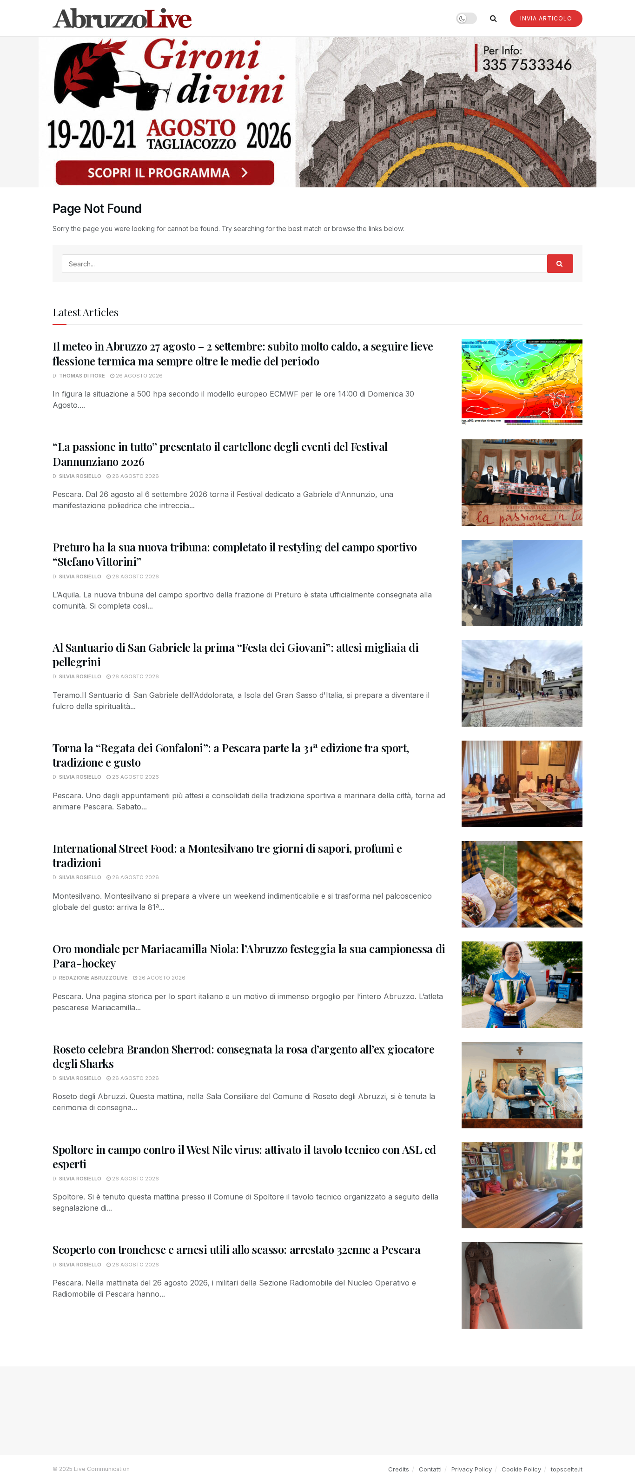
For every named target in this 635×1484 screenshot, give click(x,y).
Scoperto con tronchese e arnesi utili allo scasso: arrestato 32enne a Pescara (236, 1249)
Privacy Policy (471, 1469)
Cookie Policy (521, 1469)
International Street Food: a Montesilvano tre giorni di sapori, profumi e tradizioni (227, 855)
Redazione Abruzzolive (93, 977)
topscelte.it (566, 1469)
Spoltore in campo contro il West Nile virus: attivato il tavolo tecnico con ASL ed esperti (244, 1156)
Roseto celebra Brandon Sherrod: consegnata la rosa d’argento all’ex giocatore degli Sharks (243, 1056)
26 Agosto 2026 (138, 375)
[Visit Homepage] (122, 18)
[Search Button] (493, 18)
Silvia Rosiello (80, 476)
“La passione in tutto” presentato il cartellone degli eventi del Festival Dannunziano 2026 (220, 453)
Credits (398, 1469)
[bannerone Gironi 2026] (317, 111)
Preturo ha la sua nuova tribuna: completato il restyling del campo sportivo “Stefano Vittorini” (235, 554)
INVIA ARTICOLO (546, 18)
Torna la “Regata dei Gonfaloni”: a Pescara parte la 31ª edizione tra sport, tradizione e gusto (231, 754)
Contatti (430, 1469)
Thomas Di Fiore (82, 375)
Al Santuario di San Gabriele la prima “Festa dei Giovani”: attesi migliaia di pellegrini (235, 654)
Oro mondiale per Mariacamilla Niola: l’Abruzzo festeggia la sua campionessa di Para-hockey (249, 955)
